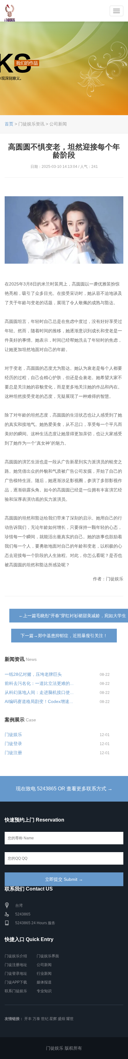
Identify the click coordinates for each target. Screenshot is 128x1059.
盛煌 (61, 1019)
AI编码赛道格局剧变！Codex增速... (39, 701)
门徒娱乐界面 (48, 956)
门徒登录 (13, 743)
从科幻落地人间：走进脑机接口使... (39, 692)
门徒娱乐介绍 (16, 956)
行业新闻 (44, 973)
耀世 (70, 1019)
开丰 (28, 1019)
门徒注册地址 (16, 965)
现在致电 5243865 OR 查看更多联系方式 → (64, 788)
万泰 (36, 1019)
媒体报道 (44, 982)
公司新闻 (44, 965)
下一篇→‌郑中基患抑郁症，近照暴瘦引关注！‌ (64, 635)
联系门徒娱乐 (16, 991)
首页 (9, 123)
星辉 (53, 1019)
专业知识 (44, 991)
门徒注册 (13, 752)
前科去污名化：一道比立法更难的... (39, 683)
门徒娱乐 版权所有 (64, 1048)
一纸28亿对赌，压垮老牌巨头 (33, 674)
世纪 (44, 1019)
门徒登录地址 (16, 973)
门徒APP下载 (16, 982)
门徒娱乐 (13, 734)
